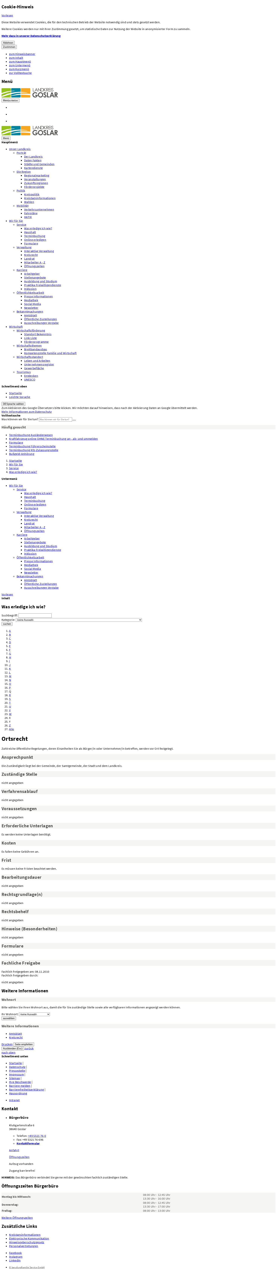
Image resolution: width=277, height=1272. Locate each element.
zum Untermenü (19, 65)
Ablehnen (8, 42)
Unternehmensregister (39, 364)
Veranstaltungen (35, 179)
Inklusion (30, 289)
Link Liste (30, 338)
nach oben (8, 1052)
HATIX (28, 217)
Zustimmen (9, 47)
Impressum (16, 1074)
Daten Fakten (32, 160)
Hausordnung (18, 1093)
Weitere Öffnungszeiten (17, 1217)
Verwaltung (24, 247)
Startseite (15, 393)
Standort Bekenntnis (37, 334)
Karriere (22, 270)
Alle (11, 729)
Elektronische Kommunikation (29, 1238)
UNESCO (29, 379)
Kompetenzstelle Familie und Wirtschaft (50, 353)
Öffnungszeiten (34, 266)
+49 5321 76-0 (37, 1136)
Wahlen (29, 202)
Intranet (14, 1100)
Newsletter (31, 308)
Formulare (31, 243)
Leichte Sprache (19, 397)
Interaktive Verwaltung (39, 251)
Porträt (21, 153)
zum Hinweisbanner (22, 54)
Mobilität (22, 205)
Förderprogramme (36, 342)
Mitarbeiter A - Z (34, 262)
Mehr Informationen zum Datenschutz (27, 411)
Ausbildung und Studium (40, 281)
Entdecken (31, 376)
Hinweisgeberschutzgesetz (26, 1242)
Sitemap (14, 1078)
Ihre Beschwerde (20, 1082)
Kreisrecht (31, 255)
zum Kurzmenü (19, 69)
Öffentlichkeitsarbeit (30, 292)
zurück (29, 1048)
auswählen (9, 1018)
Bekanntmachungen (30, 311)
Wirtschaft (16, 326)
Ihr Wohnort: (10, 1014)
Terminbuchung (34, 236)
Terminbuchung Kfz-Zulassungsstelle (33, 450)
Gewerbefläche (34, 368)
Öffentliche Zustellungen (40, 319)
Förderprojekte (34, 187)
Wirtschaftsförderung (31, 330)
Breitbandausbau (35, 349)
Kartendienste (33, 168)
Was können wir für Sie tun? (20, 419)
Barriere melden (20, 1086)
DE (13, 404)
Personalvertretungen (23, 1246)
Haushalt (30, 232)
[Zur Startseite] (30, 96)
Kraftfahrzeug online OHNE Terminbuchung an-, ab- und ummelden (53, 439)
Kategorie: (8, 620)
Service (21, 224)
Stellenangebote (35, 277)
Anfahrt (14, 1150)
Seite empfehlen (24, 1044)
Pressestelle (17, 1070)
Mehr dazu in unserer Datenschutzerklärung (31, 36)
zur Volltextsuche (20, 73)
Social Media (32, 304)
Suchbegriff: (10, 615)
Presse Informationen (38, 296)
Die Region (24, 171)
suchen (7, 623)
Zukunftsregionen (36, 183)
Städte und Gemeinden (39, 164)
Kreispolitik (31, 194)
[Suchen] (74, 420)
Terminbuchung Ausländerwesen (31, 435)
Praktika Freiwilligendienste (42, 285)
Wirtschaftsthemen (29, 345)
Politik (21, 190)
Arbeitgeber (32, 274)
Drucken (7, 1044)
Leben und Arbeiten (37, 360)
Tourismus (24, 372)
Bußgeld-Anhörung (21, 454)
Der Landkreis (33, 156)
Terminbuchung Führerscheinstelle (32, 446)
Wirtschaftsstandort (30, 357)
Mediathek (31, 300)
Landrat (29, 258)
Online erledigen (35, 240)
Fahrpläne (30, 213)
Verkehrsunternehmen (39, 209)
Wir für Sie (16, 221)
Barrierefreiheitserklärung (26, 1089)
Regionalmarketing (36, 175)
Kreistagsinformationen (40, 198)
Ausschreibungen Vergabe (41, 323)
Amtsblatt (30, 315)
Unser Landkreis (20, 149)
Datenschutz (17, 1067)
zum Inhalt (16, 58)
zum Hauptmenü (20, 61)
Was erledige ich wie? (38, 228)
